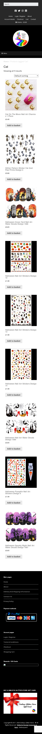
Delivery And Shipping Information (17, 592)
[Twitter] (19, 11)
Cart (27, 19)
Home (11, 16)
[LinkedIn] (26, 11)
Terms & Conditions (11, 642)
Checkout (20, 19)
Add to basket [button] (13, 125)
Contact (33, 19)
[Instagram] (22, 11)
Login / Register (20, 16)
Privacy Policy (9, 601)
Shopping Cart (9, 652)
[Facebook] (16, 11)
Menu (5, 53)
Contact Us (8, 597)
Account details (9, 19)
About (30, 16)
